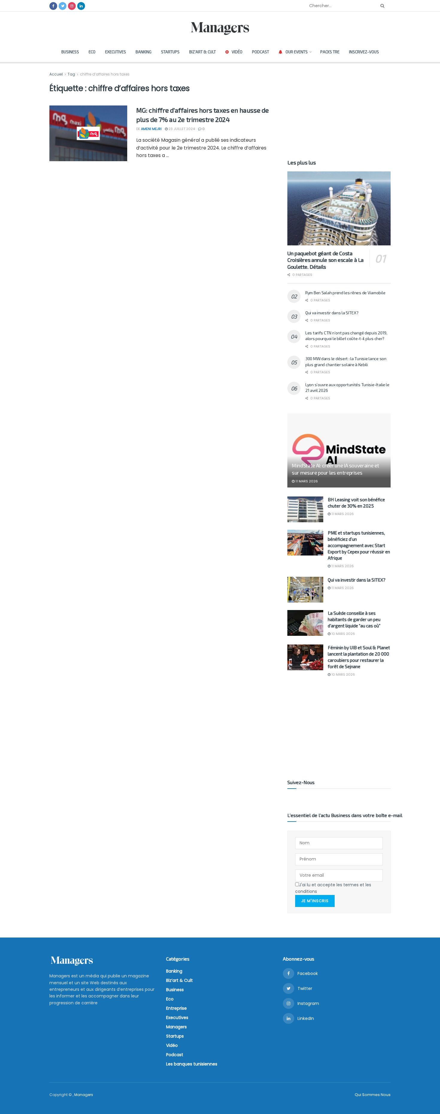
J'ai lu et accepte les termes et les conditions (333, 888)
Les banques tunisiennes (191, 1064)
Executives (115, 51)
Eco (92, 51)
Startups (170, 51)
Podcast (260, 51)
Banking (143, 51)
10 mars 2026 (342, 633)
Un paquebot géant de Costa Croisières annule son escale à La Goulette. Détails (325, 260)
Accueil (56, 74)
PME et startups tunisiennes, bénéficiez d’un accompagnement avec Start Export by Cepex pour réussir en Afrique (359, 545)
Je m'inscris (315, 901)
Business (70, 51)
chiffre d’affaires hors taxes (105, 74)
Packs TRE (329, 51)
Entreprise (176, 1008)
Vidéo (237, 51)
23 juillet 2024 (181, 128)
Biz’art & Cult (202, 51)
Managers (176, 1027)
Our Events (297, 51)
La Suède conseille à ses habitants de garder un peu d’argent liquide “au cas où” (354, 619)
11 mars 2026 (306, 481)
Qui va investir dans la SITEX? (332, 312)
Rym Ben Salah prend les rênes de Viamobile (345, 292)
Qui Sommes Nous (373, 1095)
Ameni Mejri (151, 128)
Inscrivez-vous (364, 51)
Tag (71, 74)
